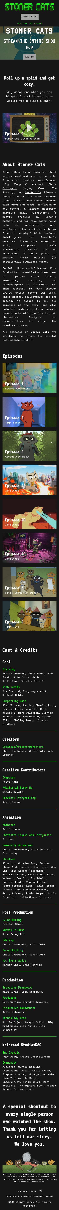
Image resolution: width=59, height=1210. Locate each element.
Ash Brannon (47, 180)
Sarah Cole (33, 192)
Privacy (22, 1190)
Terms (33, 1190)
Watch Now (29, 56)
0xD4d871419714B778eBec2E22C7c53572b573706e (29, 1196)
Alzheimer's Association (31, 1181)
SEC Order (22, 23)
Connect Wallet (29, 16)
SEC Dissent (36, 23)
